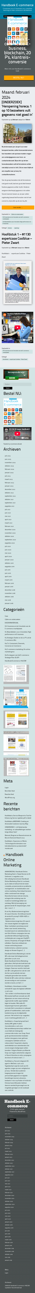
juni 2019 (8, 573)
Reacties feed (9, 794)
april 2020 (8, 556)
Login (7, 787)
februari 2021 (9, 526)
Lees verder (18, 207)
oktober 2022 (9, 493)
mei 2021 (8, 516)
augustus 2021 (9, 506)
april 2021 (8, 519)
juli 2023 (8, 476)
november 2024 (10, 462)
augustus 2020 (10, 543)
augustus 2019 (9, 566)
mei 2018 (8, 600)
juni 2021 (8, 513)
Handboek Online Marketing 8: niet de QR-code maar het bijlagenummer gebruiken (17, 956)
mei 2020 (8, 553)
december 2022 (10, 489)
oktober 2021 (9, 499)
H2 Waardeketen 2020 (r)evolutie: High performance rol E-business (17, 222)
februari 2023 (9, 482)
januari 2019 (9, 586)
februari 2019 (9, 583)
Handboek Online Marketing (13, 860)
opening (16, 228)
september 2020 (10, 539)
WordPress (21, 1111)
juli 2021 (7, 509)
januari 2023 (9, 486)
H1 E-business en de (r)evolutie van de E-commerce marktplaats (16, 218)
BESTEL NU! (18, 78)
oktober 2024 (9, 466)
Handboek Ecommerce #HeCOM (15, 661)
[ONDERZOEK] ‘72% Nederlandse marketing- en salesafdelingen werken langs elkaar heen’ (18, 829)
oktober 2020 (9, 536)
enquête (7, 171)
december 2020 (10, 529)
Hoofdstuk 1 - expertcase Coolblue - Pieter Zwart (15, 359)
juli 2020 (8, 546)
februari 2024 (9, 469)
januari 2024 (9, 472)
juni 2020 (8, 550)
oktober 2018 (9, 596)
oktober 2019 (9, 563)
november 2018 (10, 593)
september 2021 (10, 503)
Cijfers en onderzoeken (17, 214)
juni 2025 (8, 459)
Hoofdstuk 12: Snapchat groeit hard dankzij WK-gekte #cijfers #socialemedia (16, 1024)
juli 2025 (8, 456)
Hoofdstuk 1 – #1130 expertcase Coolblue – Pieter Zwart (17, 239)
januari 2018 (9, 603)
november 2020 (10, 533)
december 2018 (10, 590)
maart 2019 (8, 580)
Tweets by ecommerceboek (12, 444)
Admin (28, 119)
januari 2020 (9, 559)
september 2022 (10, 496)
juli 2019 (7, 570)
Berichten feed (10, 791)
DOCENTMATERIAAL (11, 623)
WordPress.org (10, 797)
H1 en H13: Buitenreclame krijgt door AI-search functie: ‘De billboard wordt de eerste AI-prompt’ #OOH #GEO (18, 914)
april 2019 (8, 576)
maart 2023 (9, 479)
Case (6, 616)
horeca (10, 228)
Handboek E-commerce (17, 5)
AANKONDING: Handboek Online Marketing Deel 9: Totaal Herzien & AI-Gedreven (18, 874)
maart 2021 (8, 523)
